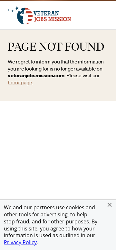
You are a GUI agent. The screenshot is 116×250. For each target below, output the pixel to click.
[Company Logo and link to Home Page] (39, 22)
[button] (109, 204)
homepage (20, 82)
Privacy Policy (20, 242)
